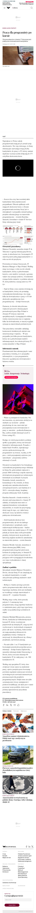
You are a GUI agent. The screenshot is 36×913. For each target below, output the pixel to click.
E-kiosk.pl (20, 866)
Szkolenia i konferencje (9, 882)
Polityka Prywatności (24, 854)
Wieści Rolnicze (22, 875)
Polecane (16, 711)
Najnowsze (24, 711)
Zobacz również (7, 711)
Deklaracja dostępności (24, 861)
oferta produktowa (8, 888)
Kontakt (5, 856)
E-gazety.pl (21, 868)
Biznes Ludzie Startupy (9, 28)
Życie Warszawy (22, 877)
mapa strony (6, 885)
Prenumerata (6, 870)
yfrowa (15, 8)
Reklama (5, 866)
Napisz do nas (7, 857)
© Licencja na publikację (10, 698)
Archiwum (6, 872)
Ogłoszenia (6, 868)
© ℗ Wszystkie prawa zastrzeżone (13, 700)
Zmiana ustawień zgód (24, 856)
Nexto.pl (20, 870)
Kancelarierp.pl (22, 873)
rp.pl (4, 136)
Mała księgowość (23, 872)
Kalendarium (21, 885)
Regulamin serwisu (23, 857)
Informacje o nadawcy (24, 859)
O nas (4, 854)
